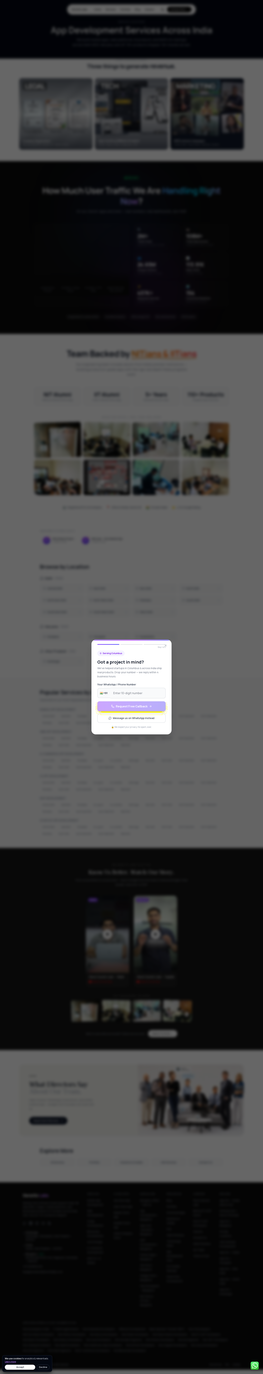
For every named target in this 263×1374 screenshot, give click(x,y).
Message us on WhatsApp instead (133, 718)
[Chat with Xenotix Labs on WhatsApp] (255, 1366)
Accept (20, 1367)
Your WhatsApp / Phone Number (116, 684)
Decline (43, 1367)
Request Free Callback (132, 706)
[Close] (166, 645)
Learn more (10, 1361)
